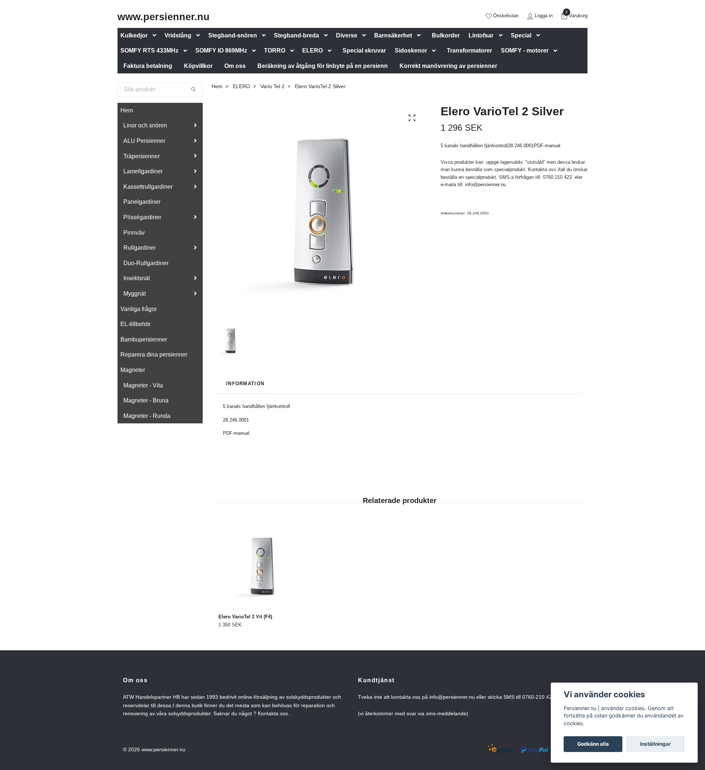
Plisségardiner (142, 217)
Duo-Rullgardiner (146, 263)
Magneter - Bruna (146, 400)
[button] (156, 35)
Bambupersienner (143, 339)
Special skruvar (364, 50)
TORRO (274, 50)
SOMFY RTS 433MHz (149, 50)
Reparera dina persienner (153, 354)
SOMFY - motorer (525, 50)
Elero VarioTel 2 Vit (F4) (245, 616)
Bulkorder (446, 35)
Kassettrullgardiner (148, 187)
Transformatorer (469, 50)
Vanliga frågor (138, 309)
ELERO (312, 50)
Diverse (346, 35)
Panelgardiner (141, 202)
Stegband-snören (232, 35)
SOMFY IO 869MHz (221, 50)
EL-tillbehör (135, 324)
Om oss (235, 66)
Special (521, 35)
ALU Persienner (144, 141)
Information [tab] (245, 383)
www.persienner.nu (164, 16)
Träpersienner (141, 156)
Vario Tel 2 (272, 86)
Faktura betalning (147, 66)
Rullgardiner (139, 248)
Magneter (132, 370)
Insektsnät (136, 278)
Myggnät (134, 293)
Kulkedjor (134, 35)
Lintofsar (481, 35)
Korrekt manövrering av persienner (448, 66)
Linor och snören (145, 125)
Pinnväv (134, 232)
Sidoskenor (411, 50)
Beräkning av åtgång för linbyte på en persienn (322, 66)
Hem (126, 110)
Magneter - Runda (146, 416)
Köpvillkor (198, 66)
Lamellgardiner (143, 171)
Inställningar (655, 744)
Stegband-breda (296, 35)
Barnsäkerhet (393, 35)
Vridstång (177, 35)
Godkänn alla (593, 744)
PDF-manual (236, 433)
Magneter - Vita (143, 385)
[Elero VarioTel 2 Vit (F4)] (260, 566)
